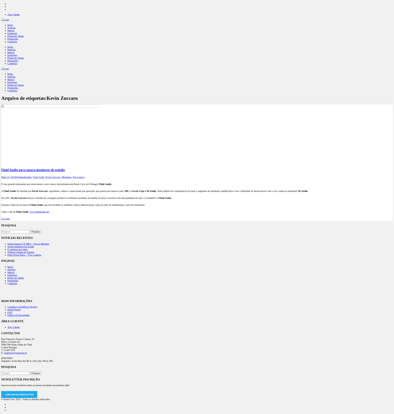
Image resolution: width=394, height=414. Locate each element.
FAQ (9, 312)
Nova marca (78, 177)
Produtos (20, 177)
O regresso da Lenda (17, 249)
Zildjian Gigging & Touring (20, 252)
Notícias (11, 269)
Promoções (12, 280)
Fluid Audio (38, 177)
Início (10, 267)
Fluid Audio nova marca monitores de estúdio (33, 170)
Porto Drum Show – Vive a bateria (24, 255)
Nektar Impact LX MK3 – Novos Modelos (28, 244)
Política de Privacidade (18, 315)
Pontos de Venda (15, 278)
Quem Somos (14, 309)
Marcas (10, 272)
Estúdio (28, 177)
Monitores (66, 177)
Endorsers (12, 275)
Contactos (12, 283)
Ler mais (5, 218)
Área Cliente (13, 14)
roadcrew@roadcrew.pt (15, 353)
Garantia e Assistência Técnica (22, 307)
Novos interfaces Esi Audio (20, 246)
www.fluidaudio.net (39, 212)
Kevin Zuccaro (53, 177)
